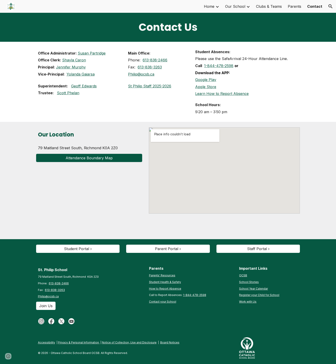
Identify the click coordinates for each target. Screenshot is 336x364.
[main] (168, 27)
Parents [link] (294, 6)
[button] (330, 6)
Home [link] (209, 6)
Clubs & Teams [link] (269, 6)
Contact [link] (314, 6)
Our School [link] (235, 6)
